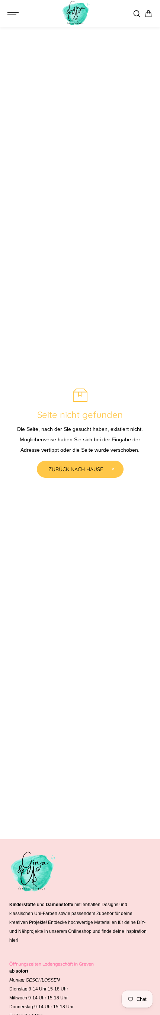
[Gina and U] (76, 13)
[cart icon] (148, 14)
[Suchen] (137, 14)
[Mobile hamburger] (14, 14)
